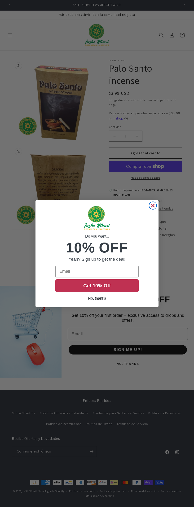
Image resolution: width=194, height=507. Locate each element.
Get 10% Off (97, 285)
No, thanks (97, 298)
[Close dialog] (153, 205)
